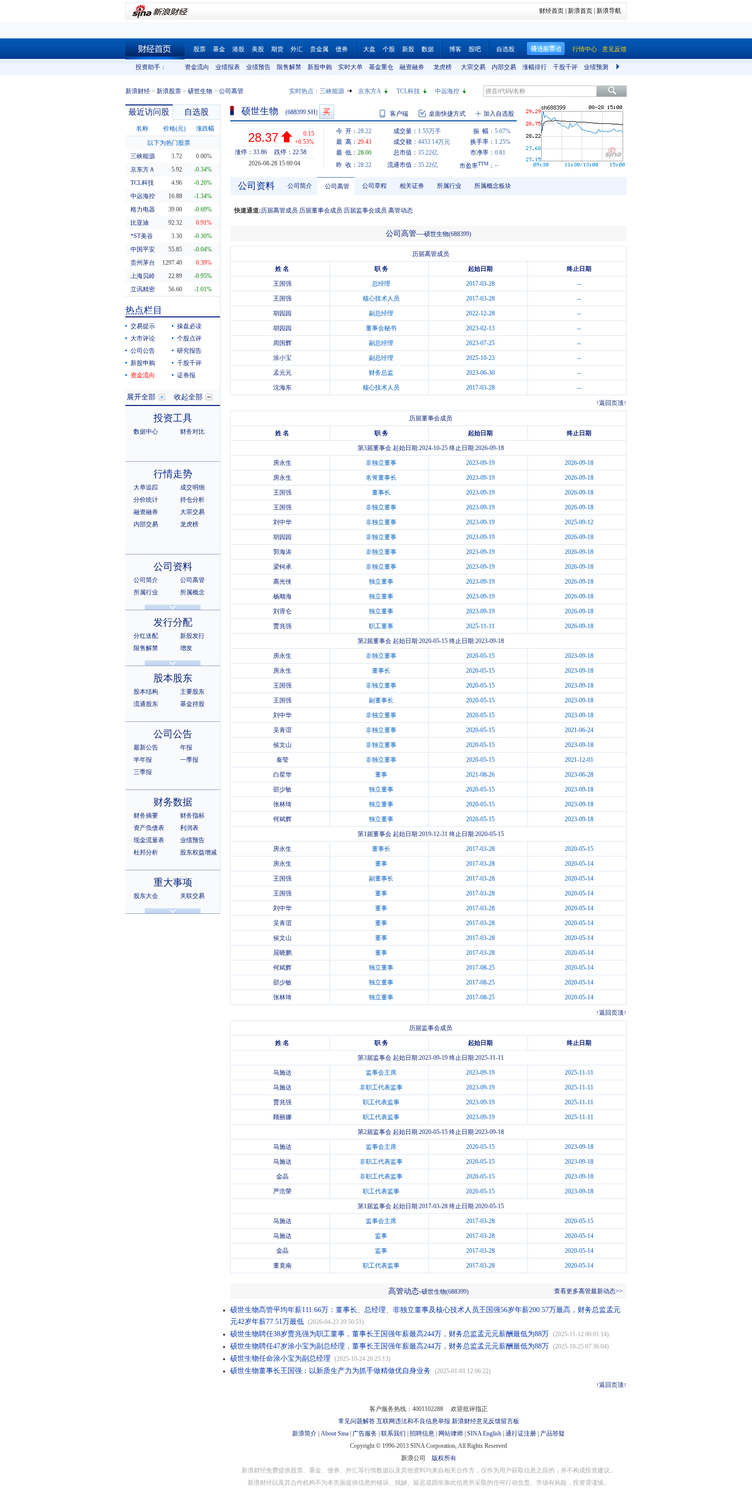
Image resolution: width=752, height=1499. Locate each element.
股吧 (475, 49)
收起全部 (188, 397)
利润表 (189, 827)
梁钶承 (282, 566)
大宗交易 (473, 67)
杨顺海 (282, 596)
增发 (186, 648)
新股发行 (192, 635)
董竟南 (282, 1265)
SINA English (484, 1433)
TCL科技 (408, 91)
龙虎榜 (442, 67)
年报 (186, 747)
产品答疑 (552, 1433)
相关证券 (412, 185)
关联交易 (192, 896)
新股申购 (319, 67)
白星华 (282, 774)
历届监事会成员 (365, 210)
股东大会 (146, 896)
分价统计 (146, 499)
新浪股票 (169, 91)
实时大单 (350, 67)
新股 (408, 49)
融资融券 (412, 67)
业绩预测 (596, 67)
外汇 (297, 49)
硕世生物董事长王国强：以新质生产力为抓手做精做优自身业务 (330, 1371)
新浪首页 (580, 10)
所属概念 (192, 592)
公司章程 (374, 185)
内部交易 (504, 67)
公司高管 (192, 580)
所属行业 (146, 592)
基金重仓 (381, 67)
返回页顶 (611, 402)
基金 (219, 49)
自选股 (505, 49)
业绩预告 (258, 67)
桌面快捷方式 (447, 113)
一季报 (189, 759)
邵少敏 (282, 789)
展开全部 (141, 397)
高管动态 (400, 210)
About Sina (334, 1433)
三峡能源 (332, 91)
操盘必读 (189, 326)
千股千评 (565, 67)
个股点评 (189, 338)
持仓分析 (192, 499)
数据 (428, 49)
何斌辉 (282, 819)
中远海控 (447, 91)
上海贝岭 (142, 276)
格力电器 (142, 209)
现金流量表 (149, 840)
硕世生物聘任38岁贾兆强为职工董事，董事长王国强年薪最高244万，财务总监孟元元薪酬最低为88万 (389, 1334)
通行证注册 (520, 1433)
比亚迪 (139, 222)
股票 (199, 49)
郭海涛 (282, 551)
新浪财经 (137, 91)
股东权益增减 (198, 852)
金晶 (282, 1176)
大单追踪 (146, 487)
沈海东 (282, 387)
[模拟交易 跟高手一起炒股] (326, 111)
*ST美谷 (141, 236)
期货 (277, 49)
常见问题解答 (356, 1421)
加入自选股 (498, 113)
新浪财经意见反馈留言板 (485, 1421)
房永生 (282, 462)
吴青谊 (282, 730)
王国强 (282, 283)
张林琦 (282, 804)
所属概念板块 (492, 185)
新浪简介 (304, 1433)
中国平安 (142, 249)
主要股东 (192, 691)
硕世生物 (200, 91)
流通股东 (146, 704)
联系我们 (393, 1433)
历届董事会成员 (320, 210)
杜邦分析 (146, 852)
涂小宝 (282, 357)
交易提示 (142, 326)
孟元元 (282, 372)
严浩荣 (282, 1191)
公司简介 (146, 580)
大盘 (369, 49)
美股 (258, 49)
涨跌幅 (205, 128)
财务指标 (192, 815)
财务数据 (172, 802)
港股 (238, 49)
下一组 (619, 67)
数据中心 (146, 431)
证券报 (186, 375)
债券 (342, 49)
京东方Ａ (142, 169)
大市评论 (142, 338)
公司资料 (172, 566)
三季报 (143, 772)
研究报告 (189, 350)
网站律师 (450, 1433)
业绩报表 (227, 67)
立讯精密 (142, 289)
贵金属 (319, 49)
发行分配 (172, 622)
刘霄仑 (282, 611)
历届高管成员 (279, 210)
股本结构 (146, 691)
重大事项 (172, 882)
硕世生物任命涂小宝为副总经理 (280, 1358)
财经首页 (551, 10)
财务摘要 (146, 815)
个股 (389, 49)
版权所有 (444, 1458)
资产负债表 (149, 827)
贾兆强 (282, 626)
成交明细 (192, 487)
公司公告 (142, 350)
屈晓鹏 (282, 952)
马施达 (282, 1072)
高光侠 (282, 581)
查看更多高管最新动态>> (588, 1291)
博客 (455, 49)
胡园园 (282, 313)
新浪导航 (608, 10)
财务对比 (192, 431)
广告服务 (364, 1433)
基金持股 (192, 704)
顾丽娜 (282, 1117)
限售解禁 (289, 67)
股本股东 (172, 678)
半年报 (143, 759)
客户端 (399, 113)
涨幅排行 (534, 67)
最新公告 (146, 747)
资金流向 (197, 67)
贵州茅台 (142, 262)
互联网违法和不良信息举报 (413, 1421)
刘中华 (282, 522)
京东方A (369, 91)
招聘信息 (422, 1433)
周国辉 (282, 343)
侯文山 (282, 744)
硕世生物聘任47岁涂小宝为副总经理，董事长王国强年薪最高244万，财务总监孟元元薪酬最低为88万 (389, 1346)
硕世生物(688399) (447, 234)
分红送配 (146, 635)
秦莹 (282, 759)
